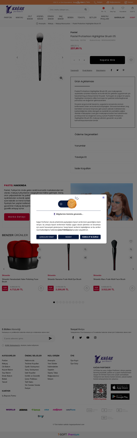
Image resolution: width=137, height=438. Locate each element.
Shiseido (6, 275)
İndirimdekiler (53, 367)
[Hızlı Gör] (39, 249)
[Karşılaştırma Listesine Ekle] (39, 257)
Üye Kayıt (74, 361)
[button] (17, 57)
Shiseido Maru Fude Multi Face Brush (109, 279)
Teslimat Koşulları (32, 364)
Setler (92, 17)
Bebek (71, 17)
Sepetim (51, 370)
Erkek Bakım (51, 17)
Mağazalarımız (115, 2)
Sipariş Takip (85, 2)
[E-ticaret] (68, 435)
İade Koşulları (83, 168)
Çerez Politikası (31, 379)
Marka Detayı (17, 216)
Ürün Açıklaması (84, 81)
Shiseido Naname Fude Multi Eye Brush (64, 279)
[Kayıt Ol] (51, 338)
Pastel (74, 32)
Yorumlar (80, 145)
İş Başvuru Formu (9, 396)
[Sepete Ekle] (41, 288)
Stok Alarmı (100, 70)
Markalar (119, 17)
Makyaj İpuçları (104, 17)
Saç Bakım (61, 17)
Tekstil (81, 17)
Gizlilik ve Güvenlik (32, 376)
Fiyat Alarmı (87, 70)
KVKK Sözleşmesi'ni (12, 345)
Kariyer (130, 2)
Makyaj (19, 17)
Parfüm (8, 17)
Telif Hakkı (29, 382)
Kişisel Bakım (40, 17)
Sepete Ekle (107, 60)
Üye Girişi (74, 364)
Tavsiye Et (75, 70)
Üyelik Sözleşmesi (32, 367)
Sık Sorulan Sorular (32, 385)
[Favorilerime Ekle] (131, 241)
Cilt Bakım (30, 17)
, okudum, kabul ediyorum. (22, 345)
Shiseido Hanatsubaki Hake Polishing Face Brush (20, 280)
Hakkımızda (29, 361)
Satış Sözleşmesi (32, 370)
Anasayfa (42, 24)
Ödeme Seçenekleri (86, 134)
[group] (39, 57)
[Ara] (85, 10)
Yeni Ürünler (52, 364)
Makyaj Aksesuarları (63, 24)
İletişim (99, 2)
